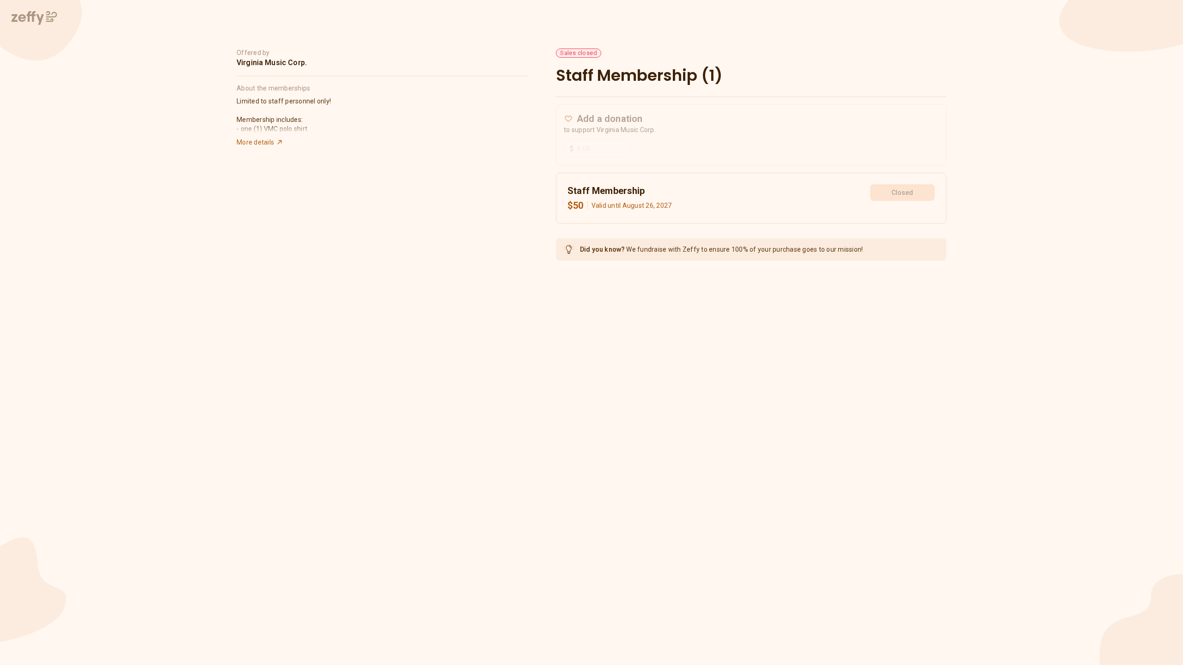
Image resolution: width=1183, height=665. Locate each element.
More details (255, 142)
